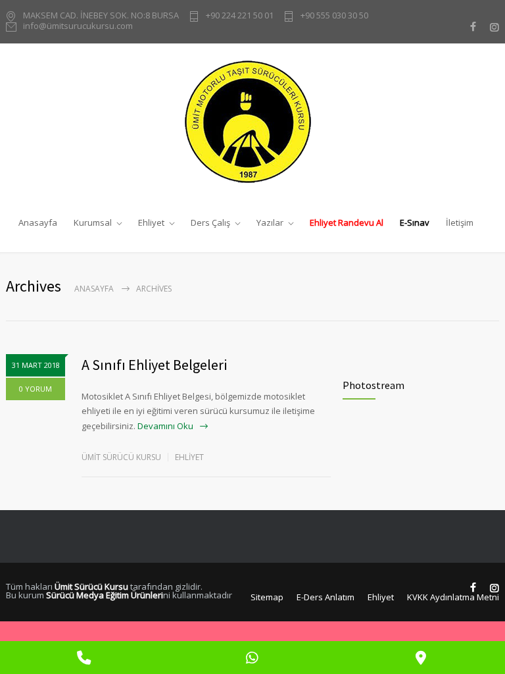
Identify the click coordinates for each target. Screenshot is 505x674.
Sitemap (267, 597)
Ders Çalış (210, 222)
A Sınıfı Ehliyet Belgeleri (154, 364)
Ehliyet (151, 222)
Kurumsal (93, 222)
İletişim (459, 222)
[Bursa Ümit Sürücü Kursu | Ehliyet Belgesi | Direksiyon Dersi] (252, 121)
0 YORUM (35, 389)
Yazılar (269, 222)
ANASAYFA (94, 288)
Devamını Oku (165, 426)
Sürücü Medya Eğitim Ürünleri (104, 595)
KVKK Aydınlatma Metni (453, 597)
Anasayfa (37, 222)
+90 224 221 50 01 (240, 16)
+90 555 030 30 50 (334, 16)
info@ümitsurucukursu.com (78, 27)
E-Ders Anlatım (325, 597)
